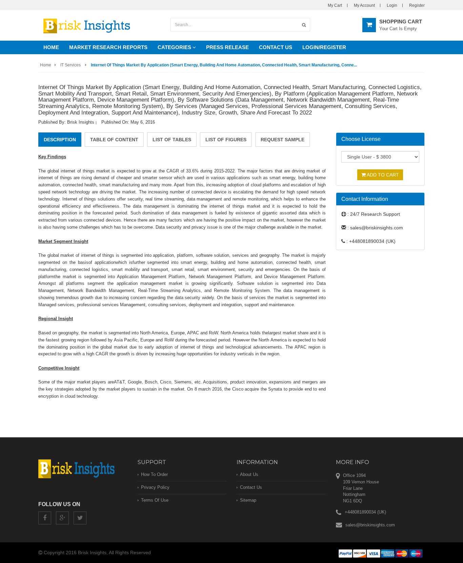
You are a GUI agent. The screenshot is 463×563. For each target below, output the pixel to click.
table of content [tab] (114, 139)
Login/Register (324, 47)
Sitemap (248, 500)
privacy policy (155, 487)
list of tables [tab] (172, 139)
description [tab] (60, 139)
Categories (175, 47)
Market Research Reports (108, 47)
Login (392, 5)
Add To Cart (382, 175)
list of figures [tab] (225, 139)
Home (51, 47)
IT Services (70, 65)
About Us (249, 474)
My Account (364, 5)
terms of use (154, 500)
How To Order (154, 474)
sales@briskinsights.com (370, 524)
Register (417, 5)
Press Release (227, 47)
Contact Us (275, 47)
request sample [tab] (282, 139)
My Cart (335, 5)
